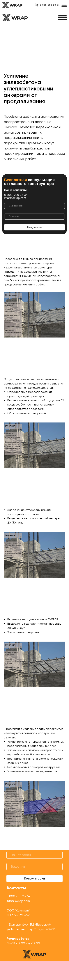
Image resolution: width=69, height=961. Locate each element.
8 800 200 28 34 (18, 896)
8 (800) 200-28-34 (50, 5)
